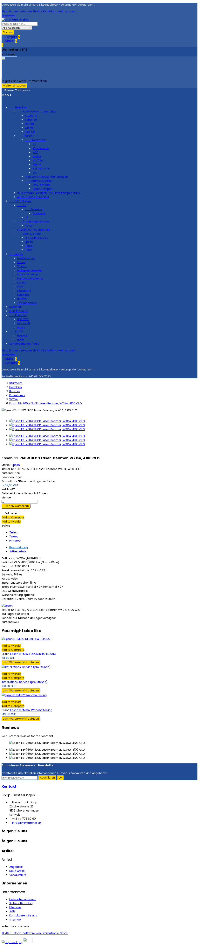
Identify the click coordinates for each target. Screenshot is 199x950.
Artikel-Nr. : (9, 469)
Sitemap (15, 919)
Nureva (22, 299)
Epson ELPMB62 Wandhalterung (31, 710)
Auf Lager (8, 614)
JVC (35, 173)
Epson (29, 242)
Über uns (15, 907)
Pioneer (30, 132)
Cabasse (23, 295)
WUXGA (38, 160)
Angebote (16, 867)
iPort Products (18, 311)
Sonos (21, 262)
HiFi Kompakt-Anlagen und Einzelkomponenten (49, 193)
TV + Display (20, 201)
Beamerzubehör (38, 181)
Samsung (34, 209)
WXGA (37, 156)
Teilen (13, 532)
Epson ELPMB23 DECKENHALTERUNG (33, 654)
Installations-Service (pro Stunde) (25, 682)
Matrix (16, 331)
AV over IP (23, 323)
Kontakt (9, 786)
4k (34, 144)
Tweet (13, 536)
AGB (12, 911)
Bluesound (24, 291)
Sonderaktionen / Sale (24, 344)
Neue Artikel (17, 871)
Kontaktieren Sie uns (23, 915)
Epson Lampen (42, 189)
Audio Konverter (28, 274)
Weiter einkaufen (14, 85)
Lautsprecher (26, 258)
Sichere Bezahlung (21, 903)
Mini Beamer (41, 148)
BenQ (28, 250)
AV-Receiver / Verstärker (36, 111)
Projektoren (35, 140)
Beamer (25, 136)
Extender (18, 315)
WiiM (20, 287)
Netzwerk (15, 307)
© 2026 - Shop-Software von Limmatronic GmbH (35, 933)
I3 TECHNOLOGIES (36, 238)
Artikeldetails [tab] (17, 551)
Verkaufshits (17, 875)
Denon (29, 124)
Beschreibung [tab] (18, 547)
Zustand (7, 622)
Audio (16, 254)
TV (21, 205)
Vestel (29, 226)
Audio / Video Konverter (33, 197)
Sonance (31, 120)
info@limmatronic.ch (26, 823)
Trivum (22, 266)
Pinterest (15, 540)
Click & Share (29, 234)
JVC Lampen (41, 185)
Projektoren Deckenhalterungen (46, 177)
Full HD (37, 164)
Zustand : (8, 473)
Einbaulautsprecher (30, 278)
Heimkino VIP (41, 168)
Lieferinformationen (22, 899)
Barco (29, 246)
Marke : (6, 465)
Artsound (31, 116)
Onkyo (29, 128)
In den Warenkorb (16, 506)
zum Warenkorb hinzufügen (21, 662)
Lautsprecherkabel (29, 270)
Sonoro (22, 283)
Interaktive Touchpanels (33, 230)
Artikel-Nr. (8, 610)
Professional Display (33, 221)
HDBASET (23, 319)
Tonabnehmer (27, 303)
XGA (35, 152)
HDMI (20, 340)
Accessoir (39, 213)
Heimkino (18, 107)
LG (26, 217)
